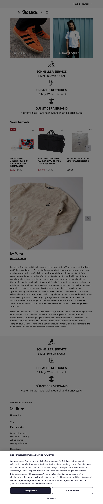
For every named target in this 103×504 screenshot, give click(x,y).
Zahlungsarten (16, 440)
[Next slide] (88, 148)
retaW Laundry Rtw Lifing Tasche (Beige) (78, 159)
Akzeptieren (30, 490)
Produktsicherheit (18, 433)
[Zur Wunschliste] (33, 130)
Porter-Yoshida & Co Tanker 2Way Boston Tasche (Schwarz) (49, 161)
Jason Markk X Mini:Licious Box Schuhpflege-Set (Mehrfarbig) (19, 162)
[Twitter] (22, 409)
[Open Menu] (13, 12)
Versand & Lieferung (19, 436)
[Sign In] (19, 12)
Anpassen (51, 498)
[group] (51, 218)
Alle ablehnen (72, 490)
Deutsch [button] (85, 4)
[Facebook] (17, 409)
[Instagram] (11, 409)
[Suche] (41, 12)
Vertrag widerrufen (18, 443)
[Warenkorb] (47, 12)
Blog (12, 421)
